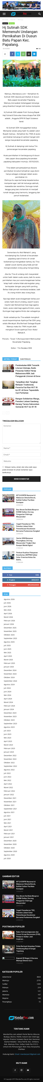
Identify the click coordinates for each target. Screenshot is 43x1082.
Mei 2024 (7, 695)
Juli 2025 (7, 645)
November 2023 (10, 716)
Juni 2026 (7, 606)
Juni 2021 (7, 819)
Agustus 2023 (9, 727)
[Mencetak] (28, 54)
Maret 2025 (8, 660)
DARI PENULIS (25, 359)
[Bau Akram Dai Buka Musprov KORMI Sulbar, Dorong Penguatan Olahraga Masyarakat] (8, 512)
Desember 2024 (10, 670)
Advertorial (6, 371)
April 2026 (8, 613)
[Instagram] (21, 1070)
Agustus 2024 (9, 684)
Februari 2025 (9, 663)
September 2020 (10, 851)
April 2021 (8, 826)
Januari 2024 (9, 709)
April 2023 (8, 741)
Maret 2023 (8, 745)
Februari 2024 (9, 706)
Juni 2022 (7, 777)
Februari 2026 (9, 620)
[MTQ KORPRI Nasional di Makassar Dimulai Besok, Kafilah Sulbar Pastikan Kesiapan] (8, 498)
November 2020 (10, 844)
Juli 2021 (7, 816)
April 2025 (8, 656)
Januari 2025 (9, 667)
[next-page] (7, 412)
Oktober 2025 (9, 635)
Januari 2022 (9, 794)
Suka (37, 575)
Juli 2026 (7, 603)
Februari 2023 (9, 748)
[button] (4, 14)
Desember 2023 (10, 713)
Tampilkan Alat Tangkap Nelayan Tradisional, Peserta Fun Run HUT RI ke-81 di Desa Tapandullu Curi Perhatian (27, 387)
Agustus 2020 (9, 855)
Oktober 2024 (9, 677)
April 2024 (8, 699)
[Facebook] (12, 54)
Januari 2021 (9, 837)
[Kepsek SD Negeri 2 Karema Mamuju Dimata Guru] (8, 961)
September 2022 (10, 766)
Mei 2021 (7, 823)
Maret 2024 (8, 702)
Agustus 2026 (9, 599)
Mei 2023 (7, 738)
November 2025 (10, 631)
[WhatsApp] (23, 54)
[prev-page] (3, 412)
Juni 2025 (7, 649)
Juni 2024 (7, 691)
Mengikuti (35, 580)
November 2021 (10, 801)
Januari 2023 (9, 752)
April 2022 (8, 784)
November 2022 (10, 759)
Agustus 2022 (9, 770)
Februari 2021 (9, 833)
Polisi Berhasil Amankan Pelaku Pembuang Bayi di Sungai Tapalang (28, 948)
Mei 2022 (7, 780)
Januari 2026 (9, 624)
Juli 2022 (7, 773)
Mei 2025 (7, 652)
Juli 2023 (7, 730)
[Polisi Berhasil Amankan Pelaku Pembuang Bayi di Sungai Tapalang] (8, 949)
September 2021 (10, 809)
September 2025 (10, 638)
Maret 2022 (8, 787)
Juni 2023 (7, 734)
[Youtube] (28, 1070)
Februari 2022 (9, 791)
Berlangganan (33, 585)
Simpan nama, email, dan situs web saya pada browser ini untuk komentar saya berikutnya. (19, 469)
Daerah (12, 20)
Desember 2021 (10, 798)
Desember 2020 (10, 841)
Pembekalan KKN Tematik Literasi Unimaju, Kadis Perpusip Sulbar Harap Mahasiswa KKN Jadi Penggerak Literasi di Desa (28, 370)
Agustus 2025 (9, 642)
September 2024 (10, 681)
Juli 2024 (7, 688)
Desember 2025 (10, 628)
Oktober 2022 (9, 762)
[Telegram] (34, 54)
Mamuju (20, 20)
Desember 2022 (10, 755)
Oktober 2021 (9, 805)
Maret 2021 (8, 830)
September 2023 (10, 723)
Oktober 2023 (9, 720)
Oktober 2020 (9, 848)
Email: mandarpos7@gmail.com (27, 1054)
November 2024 (10, 674)
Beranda (5, 20)
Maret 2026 (8, 617)
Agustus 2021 (9, 812)
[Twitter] (17, 54)
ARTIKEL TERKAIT (10, 359)
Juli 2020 (7, 858)
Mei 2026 (7, 610)
